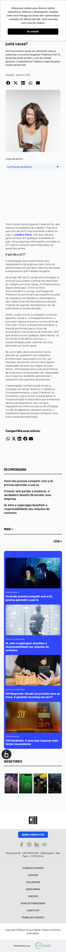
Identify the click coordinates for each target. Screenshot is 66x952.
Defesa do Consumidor (15, 639)
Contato (33, 896)
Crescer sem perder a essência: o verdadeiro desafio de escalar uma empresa (27, 495)
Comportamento (12, 592)
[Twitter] (37, 844)
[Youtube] (44, 844)
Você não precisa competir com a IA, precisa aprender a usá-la (29, 483)
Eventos (33, 875)
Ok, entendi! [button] (33, 31)
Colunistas (33, 882)
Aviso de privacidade (33, 903)
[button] (8, 83)
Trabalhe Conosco (32, 917)
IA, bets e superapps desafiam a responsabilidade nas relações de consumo (27, 508)
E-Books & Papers (33, 867)
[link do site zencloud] (42, 945)
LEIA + (58, 541)
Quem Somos (33, 889)
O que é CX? (33, 910)
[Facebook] (21, 844)
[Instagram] (29, 844)
